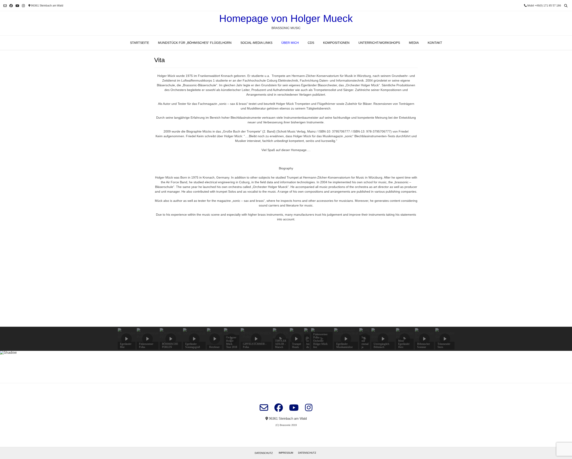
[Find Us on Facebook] (11, 6)
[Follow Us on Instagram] (23, 6)
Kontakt (435, 42)
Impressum (286, 452)
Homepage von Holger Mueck (286, 18)
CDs (311, 42)
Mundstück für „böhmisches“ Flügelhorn (194, 42)
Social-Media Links (256, 42)
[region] (286, 301)
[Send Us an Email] (5, 6)
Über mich (290, 42)
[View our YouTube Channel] (17, 6)
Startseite (139, 42)
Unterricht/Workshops (379, 42)
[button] (7, 276)
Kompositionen (336, 42)
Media (414, 42)
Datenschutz (264, 453)
